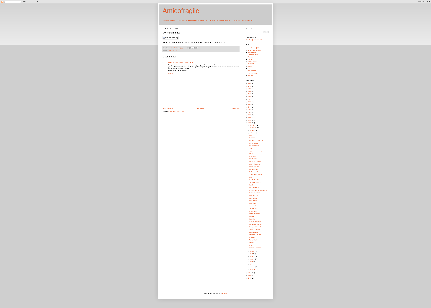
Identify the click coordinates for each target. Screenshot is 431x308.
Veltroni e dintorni (254, 172)
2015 (250, 104)
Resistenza (252, 138)
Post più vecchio (234, 108)
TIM (250, 148)
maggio (252, 259)
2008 (250, 123)
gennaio (252, 269)
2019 (250, 94)
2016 (250, 102)
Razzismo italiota (254, 193)
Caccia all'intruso (254, 206)
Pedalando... (251, 64)
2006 (250, 275)
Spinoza (250, 75)
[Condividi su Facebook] (194, 48)
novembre (253, 127)
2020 (250, 91)
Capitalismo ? (253, 169)
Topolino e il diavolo (255, 174)
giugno (252, 256)
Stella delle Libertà (255, 235)
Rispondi (170, 73)
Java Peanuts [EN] (253, 48)
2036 (251, 177)
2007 (250, 273)
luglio (251, 254)
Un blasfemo (253, 159)
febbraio (252, 267)
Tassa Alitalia (253, 240)
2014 (250, 107)
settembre (253, 133)
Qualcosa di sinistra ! (255, 248)
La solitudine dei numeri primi (258, 190)
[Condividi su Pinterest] (196, 48)
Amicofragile (181, 11)
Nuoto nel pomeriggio (254, 50)
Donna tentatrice (254, 166)
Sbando (251, 242)
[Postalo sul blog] (190, 48)
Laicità (251, 185)
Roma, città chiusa (255, 161)
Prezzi (251, 153)
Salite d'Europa (252, 61)
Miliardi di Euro (254, 180)
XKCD (250, 68)
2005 (250, 278)
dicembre (253, 125)
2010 (250, 117)
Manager (252, 237)
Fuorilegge (252, 156)
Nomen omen (253, 143)
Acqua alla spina (254, 164)
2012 (250, 112)
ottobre (252, 130)
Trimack (250, 57)
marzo (252, 264)
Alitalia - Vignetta (254, 229)
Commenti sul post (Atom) (176, 111)
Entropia (252, 219)
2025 (250, 83)
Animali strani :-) (254, 232)
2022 (250, 89)
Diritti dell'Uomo (254, 187)
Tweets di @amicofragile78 (254, 40)
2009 (250, 120)
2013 (250, 110)
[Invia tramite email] (188, 48)
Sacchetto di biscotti (255, 182)
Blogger (224, 293)
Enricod (250, 59)
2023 (250, 86)
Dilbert (250, 66)
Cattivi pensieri (173, 50)
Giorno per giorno (253, 55)
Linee (251, 245)
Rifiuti (251, 135)
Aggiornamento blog (255, 151)
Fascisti (251, 216)
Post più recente (168, 108)
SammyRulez (252, 52)
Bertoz (170, 62)
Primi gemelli (253, 198)
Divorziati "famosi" (254, 195)
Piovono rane (252, 71)
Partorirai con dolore (255, 224)
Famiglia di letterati (255, 227)
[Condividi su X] (192, 48)
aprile (251, 261)
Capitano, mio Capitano (256, 140)
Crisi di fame (253, 200)
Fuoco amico (253, 211)
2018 (250, 96)
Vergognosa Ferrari (255, 221)
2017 (250, 99)
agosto (252, 251)
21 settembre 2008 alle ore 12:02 (183, 62)
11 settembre (253, 208)
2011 (250, 115)
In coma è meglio (253, 73)
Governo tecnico (254, 145)
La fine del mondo (254, 214)
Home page (201, 108)
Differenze (252, 203)
